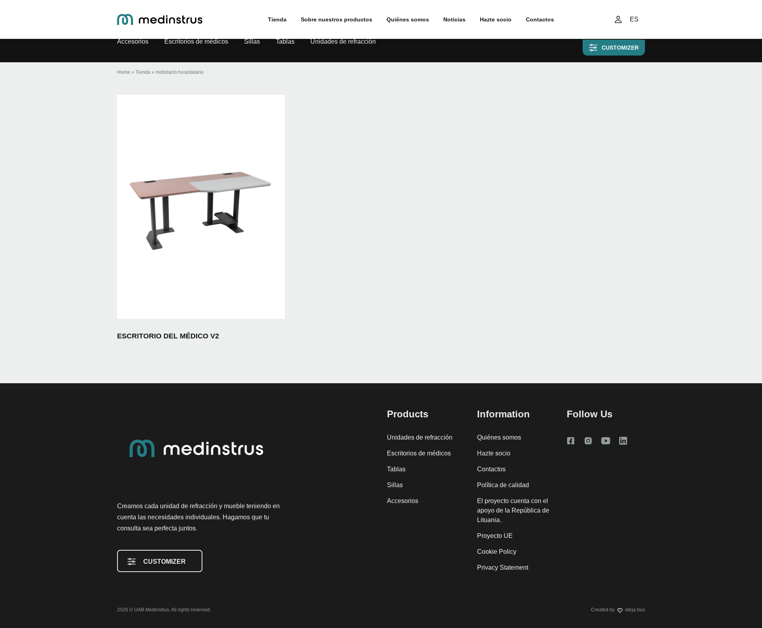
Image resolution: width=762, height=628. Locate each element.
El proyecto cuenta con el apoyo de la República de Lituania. (513, 510)
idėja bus (635, 610)
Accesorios (132, 41)
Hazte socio (496, 19)
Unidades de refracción (343, 41)
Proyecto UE (495, 535)
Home (123, 72)
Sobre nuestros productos (336, 19)
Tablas (285, 41)
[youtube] (606, 441)
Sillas (252, 41)
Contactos (540, 19)
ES (634, 19)
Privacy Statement (502, 567)
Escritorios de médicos (196, 41)
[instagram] (588, 441)
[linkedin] (623, 441)
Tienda (277, 19)
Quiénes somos (408, 19)
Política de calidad (503, 485)
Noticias (454, 19)
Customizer (620, 47)
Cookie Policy (496, 551)
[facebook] (571, 441)
